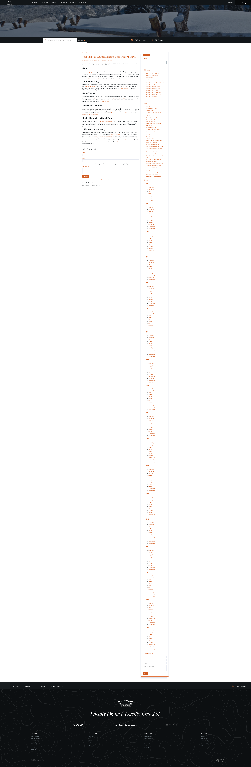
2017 (147, 413)
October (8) (151, 620)
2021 (147, 308)
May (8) (150, 449)
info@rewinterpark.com (125, 724)
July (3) (150, 199)
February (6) (151, 577)
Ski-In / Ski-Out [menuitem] (34, 744)
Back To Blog (85, 53)
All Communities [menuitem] (91, 745)
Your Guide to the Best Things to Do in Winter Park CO (109, 56)
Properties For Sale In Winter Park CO (154, 140)
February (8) (151, 605)
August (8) (151, 536)
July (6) (150, 614)
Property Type (29, 686)
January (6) (151, 497)
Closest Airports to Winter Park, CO (154, 114)
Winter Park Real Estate (151, 171)
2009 (147, 627)
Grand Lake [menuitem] (90, 744)
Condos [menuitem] (32, 745)
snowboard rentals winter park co (153, 154)
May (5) (150, 294)
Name (83, 152)
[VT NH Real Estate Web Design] (220, 760)
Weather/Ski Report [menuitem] (205, 744)
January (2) (151, 286)
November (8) (152, 622)
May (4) (150, 195)
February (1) (151, 552)
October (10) (151, 646)
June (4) (150, 451)
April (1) (150, 422)
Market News (149, 135)
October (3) (151, 352)
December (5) (152, 463)
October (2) (151, 301)
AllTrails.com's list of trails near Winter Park (121, 112)
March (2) (151, 191)
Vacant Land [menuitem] (33, 749)
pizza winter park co (150, 138)
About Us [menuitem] (73, 2)
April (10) (151, 609)
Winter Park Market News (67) (153, 86)
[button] (82, 40)
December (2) (152, 356)
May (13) (150, 636)
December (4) (152, 228)
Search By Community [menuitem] (36, 738)
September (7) (152, 222)
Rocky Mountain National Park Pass (154, 148)
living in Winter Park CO (151, 133)
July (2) (150, 218)
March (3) (151, 339)
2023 (147, 257)
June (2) (150, 197)
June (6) (150, 638)
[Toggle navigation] (243, 3)
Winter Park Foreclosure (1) (152, 85)
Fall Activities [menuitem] (204, 738)
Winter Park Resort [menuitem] (205, 745)
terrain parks (124, 74)
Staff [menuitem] (145, 740)
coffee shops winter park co (152, 116)
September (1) (152, 248)
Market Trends (149, 136)
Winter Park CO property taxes (153, 167)
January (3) (151, 187)
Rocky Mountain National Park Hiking (154, 146)
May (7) (150, 558)
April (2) (150, 213)
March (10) (151, 290)
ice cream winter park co (151, 131)
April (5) (150, 447)
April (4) (150, 193)
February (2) (151, 235)
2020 (147, 332)
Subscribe (146, 55)
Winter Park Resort (90, 72)
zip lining (84, 140)
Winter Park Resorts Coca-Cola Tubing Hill (126, 98)
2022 (147, 282)
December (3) (152, 435)
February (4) (151, 418)
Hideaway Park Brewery (115, 134)
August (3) (151, 200)
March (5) (151, 579)
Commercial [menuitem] (33, 747)
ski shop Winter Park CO (151, 152)
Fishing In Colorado (150, 121)
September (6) (152, 484)
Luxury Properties (57, 686)
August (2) (151, 246)
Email (83, 158)
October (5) (151, 431)
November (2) (152, 303)
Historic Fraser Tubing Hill (97, 98)
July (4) (150, 272)
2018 (147, 385)
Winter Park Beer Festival (151, 161)
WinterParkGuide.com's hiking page (90, 114)
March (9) (151, 526)
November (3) (152, 226)
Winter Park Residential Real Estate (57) (155, 94)
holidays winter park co (151, 127)
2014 (147, 493)
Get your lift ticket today (93, 78)
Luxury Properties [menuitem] (35, 742)
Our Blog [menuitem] (146, 745)
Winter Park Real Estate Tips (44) (153, 92)
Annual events (111, 138)
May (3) (150, 215)
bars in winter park (150, 110)
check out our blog (106, 101)
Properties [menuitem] (34, 2)
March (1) (151, 211)
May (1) (150, 319)
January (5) (151, 522)
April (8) (150, 581)
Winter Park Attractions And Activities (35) (155, 81)
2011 (147, 572)
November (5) (152, 541)
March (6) (151, 554)
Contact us (117, 141)
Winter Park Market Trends (152, 169)
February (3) (151, 189)
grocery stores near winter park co (153, 123)
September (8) (152, 618)
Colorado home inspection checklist (154, 118)
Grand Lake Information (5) (152, 73)
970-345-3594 (231, 2)
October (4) (151, 539)
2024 (147, 231)
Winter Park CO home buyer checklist (154, 163)
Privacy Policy (100, 179)
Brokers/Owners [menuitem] (148, 736)
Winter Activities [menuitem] (205, 740)
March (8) (151, 633)
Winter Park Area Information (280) (154, 79)
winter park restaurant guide (152, 172)
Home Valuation (241, 686)
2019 (147, 359)
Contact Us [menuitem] (82, 2)
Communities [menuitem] (45, 2)
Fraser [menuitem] (89, 738)
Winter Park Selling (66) (151, 96)
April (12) (151, 634)
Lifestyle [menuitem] (54, 2)
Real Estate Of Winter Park (152, 142)
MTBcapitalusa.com (124, 88)
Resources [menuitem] (64, 2)
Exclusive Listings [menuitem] (35, 740)
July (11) (150, 481)
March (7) (151, 445)
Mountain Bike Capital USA (91, 86)
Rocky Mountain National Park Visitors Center (156, 150)
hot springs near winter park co (153, 129)
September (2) (152, 404)
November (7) (152, 488)
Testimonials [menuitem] (147, 744)
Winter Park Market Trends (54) (153, 88)
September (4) (152, 538)
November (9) (152, 595)
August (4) (151, 220)
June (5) (150, 370)
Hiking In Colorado (150, 125)
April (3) (150, 367)
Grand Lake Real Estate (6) (152, 75)
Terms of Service (105, 179)
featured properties (129, 140)
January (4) (151, 260)
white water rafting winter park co (153, 159)
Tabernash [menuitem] (90, 740)
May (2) (150, 240)
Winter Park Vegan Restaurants (153, 174)
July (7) (150, 534)
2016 (147, 438)
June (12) (151, 613)
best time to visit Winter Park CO (153, 112)
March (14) (151, 607)
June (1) (150, 242)
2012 (147, 546)
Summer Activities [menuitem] (205, 742)
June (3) (150, 217)
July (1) (150, 297)
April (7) (150, 556)
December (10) (152, 650)
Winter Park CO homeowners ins (153, 165)
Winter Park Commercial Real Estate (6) (155, 83)
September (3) (152, 275)
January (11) (151, 603)
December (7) (152, 624)
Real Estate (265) (149, 77)
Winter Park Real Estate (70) (152, 90)
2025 (147, 204)
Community (16, 686)
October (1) (151, 224)
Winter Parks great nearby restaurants (103, 136)
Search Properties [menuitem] (35, 736)
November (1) (152, 252)
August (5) (151, 274)
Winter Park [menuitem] (90, 736)
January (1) (151, 207)
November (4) (152, 433)
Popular (42, 686)
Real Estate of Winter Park (90, 60)
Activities (148, 106)
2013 (147, 519)
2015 (147, 466)
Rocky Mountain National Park (105, 121)
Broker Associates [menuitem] (148, 738)
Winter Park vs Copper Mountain (153, 176)
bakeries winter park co (151, 108)
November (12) (152, 648)
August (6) (151, 482)
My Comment (85, 166)
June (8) (150, 532)
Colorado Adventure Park (109, 98)
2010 (147, 600)
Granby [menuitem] (89, 742)
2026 (147, 184)
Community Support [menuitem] (148, 742)
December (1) (151, 254)
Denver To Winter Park (151, 119)
